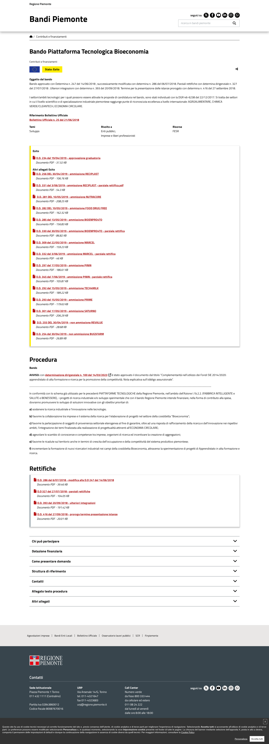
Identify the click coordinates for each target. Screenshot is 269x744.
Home (31, 36)
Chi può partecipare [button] (45, 541)
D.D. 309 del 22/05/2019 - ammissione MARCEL (65, 242)
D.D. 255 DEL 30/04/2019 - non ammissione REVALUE (69, 322)
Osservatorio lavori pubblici (116, 635)
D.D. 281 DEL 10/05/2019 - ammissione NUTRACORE (68, 197)
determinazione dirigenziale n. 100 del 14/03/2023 (76, 375)
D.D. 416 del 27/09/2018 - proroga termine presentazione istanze (77, 514)
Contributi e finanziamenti (51, 36)
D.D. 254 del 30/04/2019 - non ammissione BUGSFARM (70, 334)
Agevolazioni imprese (38, 635)
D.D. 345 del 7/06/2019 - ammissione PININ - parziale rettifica (74, 277)
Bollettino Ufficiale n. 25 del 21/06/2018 (54, 120)
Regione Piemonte (40, 4)
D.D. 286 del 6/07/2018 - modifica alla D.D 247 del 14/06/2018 (75, 480)
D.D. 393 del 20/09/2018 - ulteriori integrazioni (66, 503)
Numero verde (133, 692)
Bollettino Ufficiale (87, 635)
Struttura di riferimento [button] (49, 571)
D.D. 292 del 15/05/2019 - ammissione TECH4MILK (67, 288)
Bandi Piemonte (58, 18)
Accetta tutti (257, 739)
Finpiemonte (151, 635)
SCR (138, 635)
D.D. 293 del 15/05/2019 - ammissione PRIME (64, 300)
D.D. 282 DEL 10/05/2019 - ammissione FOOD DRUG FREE (71, 208)
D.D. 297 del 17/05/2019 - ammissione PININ (63, 265)
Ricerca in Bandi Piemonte (195, 23)
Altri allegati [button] (41, 601)
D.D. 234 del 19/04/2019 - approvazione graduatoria (68, 158)
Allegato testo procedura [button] (49, 591)
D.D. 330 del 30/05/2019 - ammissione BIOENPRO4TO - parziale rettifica (80, 231)
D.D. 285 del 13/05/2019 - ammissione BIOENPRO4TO (69, 220)
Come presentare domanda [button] (51, 561)
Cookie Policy (187, 732)
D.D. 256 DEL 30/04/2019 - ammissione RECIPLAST (67, 174)
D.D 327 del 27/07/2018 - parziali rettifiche (63, 491)
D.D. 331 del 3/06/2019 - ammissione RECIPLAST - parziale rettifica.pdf (79, 185)
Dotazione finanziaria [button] (47, 551)
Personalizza (241, 739)
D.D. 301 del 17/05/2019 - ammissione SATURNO (66, 311)
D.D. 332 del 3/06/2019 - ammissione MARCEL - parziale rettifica (76, 254)
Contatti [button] (37, 581)
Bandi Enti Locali (63, 635)
